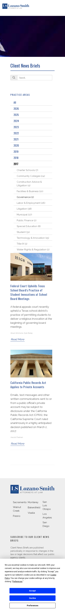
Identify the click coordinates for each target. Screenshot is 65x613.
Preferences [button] (17, 581)
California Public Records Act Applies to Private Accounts (28, 385)
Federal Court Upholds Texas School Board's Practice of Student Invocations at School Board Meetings (28, 292)
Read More (17, 339)
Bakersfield (34, 507)
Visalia (31, 512)
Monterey (33, 502)
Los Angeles (47, 516)
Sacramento (20, 502)
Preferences (32, 605)
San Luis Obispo (47, 505)
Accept (32, 591)
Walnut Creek (17, 509)
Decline (32, 598)
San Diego (46, 524)
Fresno (16, 516)
